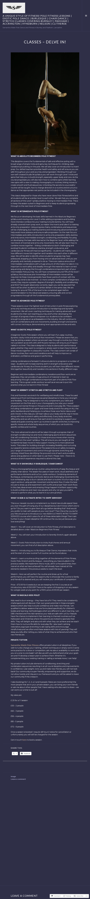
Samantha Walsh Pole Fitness (25, 645)
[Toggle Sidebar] (86, 15)
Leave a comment (18, 779)
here (24, 740)
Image (13, 777)
